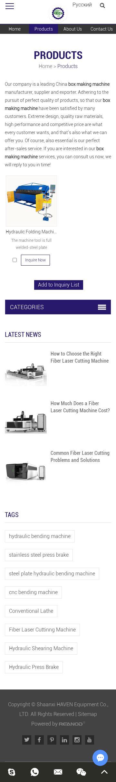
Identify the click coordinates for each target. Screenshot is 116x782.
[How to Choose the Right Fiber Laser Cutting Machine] (26, 371)
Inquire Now (35, 260)
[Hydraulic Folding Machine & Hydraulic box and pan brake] (31, 200)
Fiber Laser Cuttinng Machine (42, 630)
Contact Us (102, 29)
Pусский (82, 5)
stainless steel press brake (39, 555)
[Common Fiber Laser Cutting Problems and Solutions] (26, 471)
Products (43, 29)
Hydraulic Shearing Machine (41, 648)
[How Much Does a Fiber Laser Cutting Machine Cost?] (26, 421)
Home (15, 29)
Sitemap (87, 714)
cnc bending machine (33, 592)
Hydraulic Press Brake (34, 667)
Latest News (23, 334)
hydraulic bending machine (40, 536)
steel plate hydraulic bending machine (52, 574)
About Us (72, 29)
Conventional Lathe (31, 611)
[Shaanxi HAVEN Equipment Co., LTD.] (58, 13)
